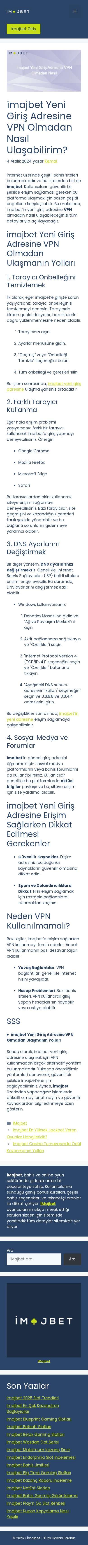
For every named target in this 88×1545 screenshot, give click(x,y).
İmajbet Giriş (23, 29)
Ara (10, 1250)
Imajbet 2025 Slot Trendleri (33, 1398)
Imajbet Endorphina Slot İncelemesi (41, 1457)
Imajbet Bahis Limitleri (28, 1465)
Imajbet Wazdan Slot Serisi (33, 1442)
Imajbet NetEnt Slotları (28, 1488)
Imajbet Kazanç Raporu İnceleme (39, 1480)
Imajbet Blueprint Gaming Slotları (39, 1419)
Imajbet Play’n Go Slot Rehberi (36, 1503)
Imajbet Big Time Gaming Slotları (39, 1472)
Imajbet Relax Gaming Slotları (36, 1434)
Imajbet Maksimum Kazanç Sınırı (38, 1449)
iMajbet (44, 11)
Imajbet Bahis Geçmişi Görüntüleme (42, 1495)
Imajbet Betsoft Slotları (29, 1426)
